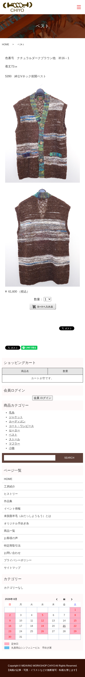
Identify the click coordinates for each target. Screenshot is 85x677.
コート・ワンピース (21, 426)
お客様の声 (11, 538)
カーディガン (17, 421)
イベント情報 (12, 508)
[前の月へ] (53, 599)
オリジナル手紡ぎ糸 (16, 523)
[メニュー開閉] (79, 7)
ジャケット (16, 417)
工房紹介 (9, 486)
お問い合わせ (12, 552)
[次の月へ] (75, 599)
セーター (14, 430)
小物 (11, 448)
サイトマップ (12, 567)
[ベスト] (42, 132)
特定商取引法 (12, 545)
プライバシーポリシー (18, 560)
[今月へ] (64, 599)
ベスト (13, 434)
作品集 (8, 501)
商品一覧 (9, 530)
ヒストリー (11, 493)
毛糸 (11, 412)
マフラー (14, 443)
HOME (5, 44)
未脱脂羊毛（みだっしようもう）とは (27, 515)
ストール (14, 439)
